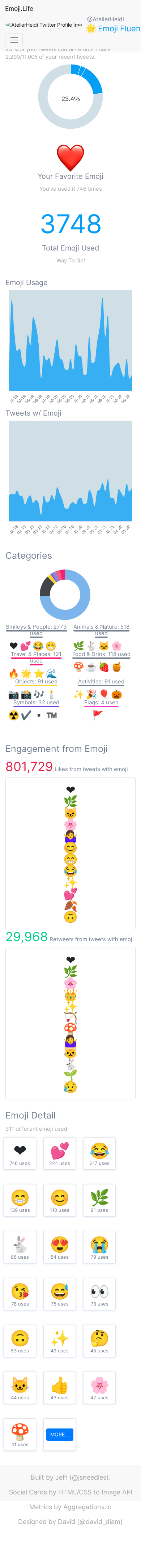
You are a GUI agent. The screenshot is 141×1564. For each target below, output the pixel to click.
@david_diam (100, 1521)
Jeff (61, 1477)
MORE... (59, 1434)
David (66, 1521)
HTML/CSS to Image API (95, 1492)
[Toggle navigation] (14, 40)
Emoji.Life (19, 8)
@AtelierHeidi (105, 19)
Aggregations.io (87, 1507)
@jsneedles (89, 1477)
